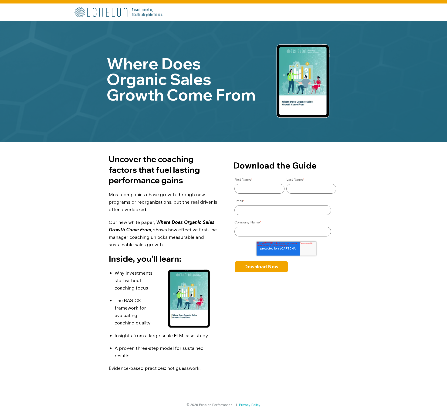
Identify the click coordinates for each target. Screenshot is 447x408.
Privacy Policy (250, 405)
